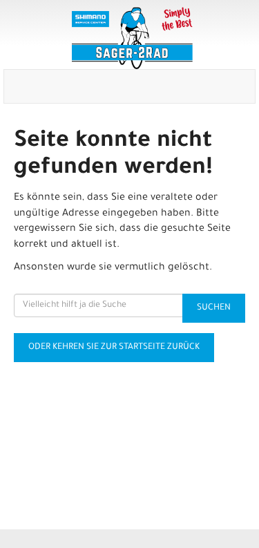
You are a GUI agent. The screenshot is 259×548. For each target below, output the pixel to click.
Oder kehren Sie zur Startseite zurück (114, 347)
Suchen (214, 308)
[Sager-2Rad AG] (132, 38)
